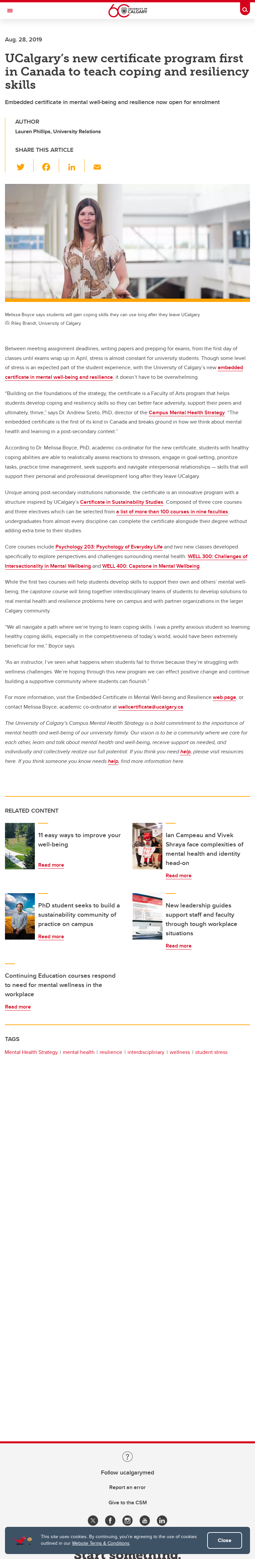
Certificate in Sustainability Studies (121, 502)
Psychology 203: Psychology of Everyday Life (109, 546)
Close (224, 1540)
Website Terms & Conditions (100, 1543)
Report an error (127, 1487)
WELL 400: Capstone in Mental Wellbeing (151, 566)
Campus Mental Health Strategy (187, 412)
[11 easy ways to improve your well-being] (20, 846)
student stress (211, 1052)
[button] (24, 165)
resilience (111, 1052)
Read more (51, 865)
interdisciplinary (146, 1052)
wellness (180, 1052)
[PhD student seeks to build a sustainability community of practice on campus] (20, 916)
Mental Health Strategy (31, 1052)
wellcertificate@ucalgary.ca (150, 707)
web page (224, 697)
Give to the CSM (128, 1502)
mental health (79, 1052)
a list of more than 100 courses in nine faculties (172, 511)
